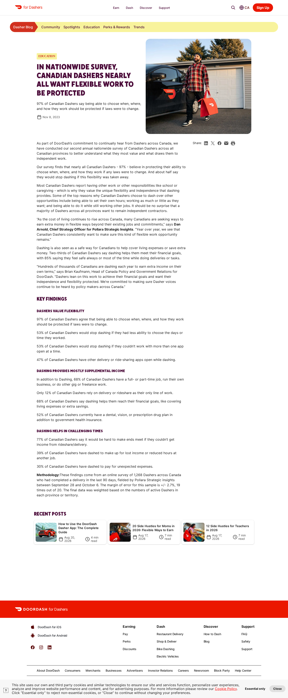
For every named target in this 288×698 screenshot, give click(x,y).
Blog (207, 641)
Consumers (73, 670)
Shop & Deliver (166, 641)
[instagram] (41, 649)
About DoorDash (48, 670)
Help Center (243, 670)
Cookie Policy (226, 689)
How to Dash (212, 634)
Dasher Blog (23, 27)
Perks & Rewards (116, 27)
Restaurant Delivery (170, 634)
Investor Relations (160, 670)
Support (246, 649)
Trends (139, 27)
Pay (125, 634)
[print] (233, 143)
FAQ (244, 634)
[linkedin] (206, 143)
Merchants (93, 670)
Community (50, 27)
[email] (226, 143)
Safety (245, 641)
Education (91, 27)
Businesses (114, 670)
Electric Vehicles (168, 656)
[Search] (233, 7)
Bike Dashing (165, 649)
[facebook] (219, 143)
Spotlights (71, 27)
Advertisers (135, 670)
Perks (127, 641)
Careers (183, 670)
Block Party (222, 670)
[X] (212, 143)
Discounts (129, 649)
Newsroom (201, 670)
